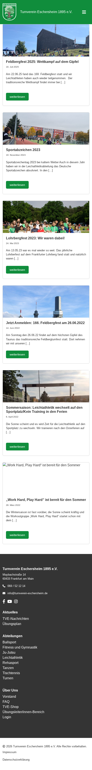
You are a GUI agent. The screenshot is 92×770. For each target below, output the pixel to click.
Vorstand (9, 696)
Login (7, 717)
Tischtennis (11, 673)
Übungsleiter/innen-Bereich (23, 712)
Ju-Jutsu (9, 652)
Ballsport (9, 642)
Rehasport (10, 663)
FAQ (6, 701)
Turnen (8, 678)
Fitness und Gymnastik (20, 647)
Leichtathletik (13, 657)
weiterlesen (17, 96)
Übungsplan (12, 624)
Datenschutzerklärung (16, 759)
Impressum (9, 752)
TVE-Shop (11, 707)
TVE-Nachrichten (16, 618)
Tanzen (8, 668)
